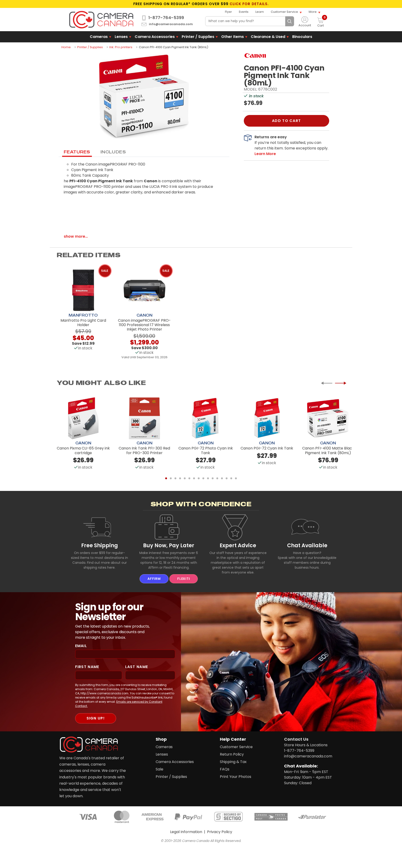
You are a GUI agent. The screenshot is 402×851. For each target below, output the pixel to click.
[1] (166, 478)
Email (81, 645)
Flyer (228, 12)
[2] (171, 478)
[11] (213, 478)
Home (66, 47)
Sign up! (96, 718)
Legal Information (186, 831)
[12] (217, 478)
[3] (175, 478)
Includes (113, 151)
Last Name (136, 666)
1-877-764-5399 (166, 17)
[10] (208, 478)
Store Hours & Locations (306, 745)
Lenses (121, 36)
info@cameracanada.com (171, 24)
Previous (327, 383)
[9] (203, 478)
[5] (185, 478)
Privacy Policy (219, 831)
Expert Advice (238, 545)
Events (243, 12)
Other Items (232, 36)
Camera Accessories (155, 36)
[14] (227, 478)
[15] (231, 478)
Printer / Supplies (198, 36)
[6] (189, 478)
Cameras (99, 36)
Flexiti (183, 578)
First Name (87, 666)
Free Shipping (99, 545)
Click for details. (249, 4)
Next (341, 383)
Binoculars (302, 36)
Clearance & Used (268, 36)
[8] (199, 478)
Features (77, 151)
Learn (259, 12)
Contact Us (296, 739)
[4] (180, 478)
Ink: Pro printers (120, 47)
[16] (236, 478)
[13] (222, 478)
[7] (194, 478)
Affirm (154, 578)
